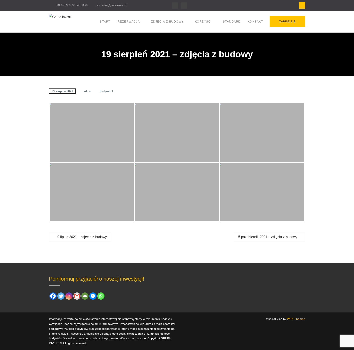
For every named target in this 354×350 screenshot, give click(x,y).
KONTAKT (255, 21)
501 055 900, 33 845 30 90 (71, 5)
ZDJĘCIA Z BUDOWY (167, 21)
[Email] (84, 296)
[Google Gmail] (77, 296)
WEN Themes (296, 319)
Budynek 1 (106, 91)
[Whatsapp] (100, 296)
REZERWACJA (129, 21)
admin (88, 91)
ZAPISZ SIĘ (287, 21)
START (105, 21)
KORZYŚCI (203, 21)
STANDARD (232, 21)
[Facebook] (175, 5)
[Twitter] (61, 296)
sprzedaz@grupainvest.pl (111, 5)
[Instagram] (184, 5)
